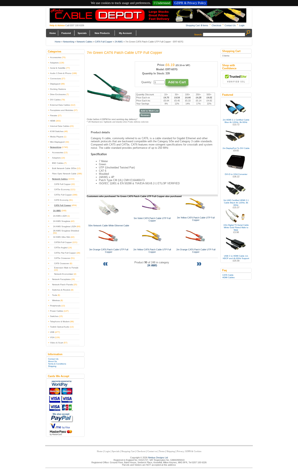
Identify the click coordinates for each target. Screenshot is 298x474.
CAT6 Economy (61, 200)
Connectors (55, 78)
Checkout (216, 25)
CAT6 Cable (228, 275)
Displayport (55, 84)
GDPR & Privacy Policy (190, 3)
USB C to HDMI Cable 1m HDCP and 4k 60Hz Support (236, 257)
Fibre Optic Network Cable (64, 173)
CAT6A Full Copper (63, 242)
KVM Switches (56, 131)
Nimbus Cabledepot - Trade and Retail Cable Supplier (148, 15)
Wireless (56, 300)
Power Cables (56, 311)
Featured (66, 33)
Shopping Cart (128, 451)
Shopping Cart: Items (197, 25)
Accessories (55, 57)
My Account (125, 33)
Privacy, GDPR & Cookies (189, 451)
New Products (102, 33)
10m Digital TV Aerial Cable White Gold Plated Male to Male (236, 227)
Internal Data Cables (59, 126)
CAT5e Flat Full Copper (65, 253)
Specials (82, 33)
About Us (52, 361)
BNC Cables (57, 163)
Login (241, 25)
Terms (162, 451)
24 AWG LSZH (60, 216)
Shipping (52, 366)
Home (52, 33)
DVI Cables (55, 100)
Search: (198, 34)
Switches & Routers (61, 290)
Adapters (54, 63)
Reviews (145, 115)
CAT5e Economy (62, 189)
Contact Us (230, 25)
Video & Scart (56, 343)
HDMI (52, 121)
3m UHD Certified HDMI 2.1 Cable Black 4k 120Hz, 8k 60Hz (236, 202)
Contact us (152, 451)
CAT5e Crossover (62, 258)
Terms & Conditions (57, 364)
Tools (54, 295)
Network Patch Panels (62, 284)
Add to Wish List (150, 111)
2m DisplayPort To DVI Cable (236, 148)
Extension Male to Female (66, 268)
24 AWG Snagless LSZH (64, 226)
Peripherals (55, 306)
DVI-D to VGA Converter (236, 174)
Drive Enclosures (58, 94)
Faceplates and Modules (61, 110)
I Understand (162, 3)
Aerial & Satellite (57, 68)
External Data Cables (60, 105)
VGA (52, 337)
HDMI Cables (228, 277)
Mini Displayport (57, 142)
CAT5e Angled (61, 247)
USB (52, 332)
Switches (54, 316)
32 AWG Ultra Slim (61, 237)
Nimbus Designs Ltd (158, 457)
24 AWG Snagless (61, 221)
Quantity (146, 82)
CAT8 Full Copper (62, 184)
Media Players (56, 137)
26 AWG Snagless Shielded (66, 231)
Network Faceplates (61, 279)
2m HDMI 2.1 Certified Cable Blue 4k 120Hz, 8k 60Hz (236, 121)
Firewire (53, 115)
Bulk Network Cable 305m (64, 168)
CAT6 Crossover (61, 263)
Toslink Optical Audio (59, 327)
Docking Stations (58, 89)
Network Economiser (63, 274)
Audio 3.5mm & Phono (60, 73)
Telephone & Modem (60, 321)
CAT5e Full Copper (63, 195)
